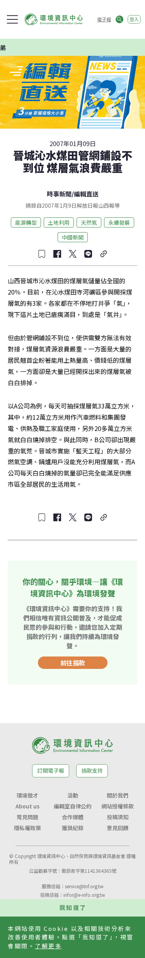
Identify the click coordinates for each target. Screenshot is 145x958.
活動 (72, 795)
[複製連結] (103, 254)
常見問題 (27, 817)
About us (27, 806)
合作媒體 (73, 817)
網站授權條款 (117, 806)
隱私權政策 (27, 828)
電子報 (104, 19)
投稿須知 (117, 817)
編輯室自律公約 (73, 806)
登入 (134, 19)
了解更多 (48, 946)
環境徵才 (27, 795)
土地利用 (59, 222)
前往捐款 (72, 662)
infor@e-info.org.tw (84, 894)
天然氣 (89, 222)
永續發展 (119, 222)
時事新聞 (59, 193)
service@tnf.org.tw (84, 886)
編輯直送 (86, 193)
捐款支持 (92, 770)
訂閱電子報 (50, 770)
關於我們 (117, 795)
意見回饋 (117, 828)
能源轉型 (26, 222)
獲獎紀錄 (73, 828)
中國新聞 (73, 237)
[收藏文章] (42, 254)
